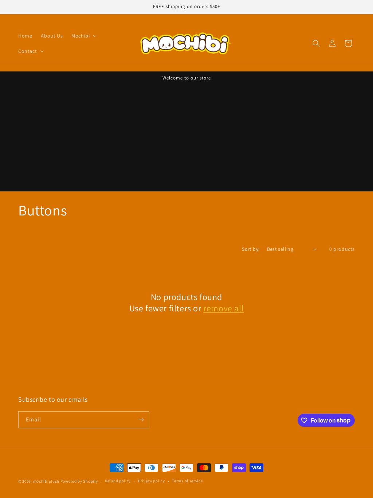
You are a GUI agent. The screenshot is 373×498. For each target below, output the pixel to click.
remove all (223, 308)
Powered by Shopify (79, 481)
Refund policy (118, 480)
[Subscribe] (141, 419)
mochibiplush (46, 481)
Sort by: (250, 249)
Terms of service (187, 480)
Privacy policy (151, 480)
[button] (83, 35)
